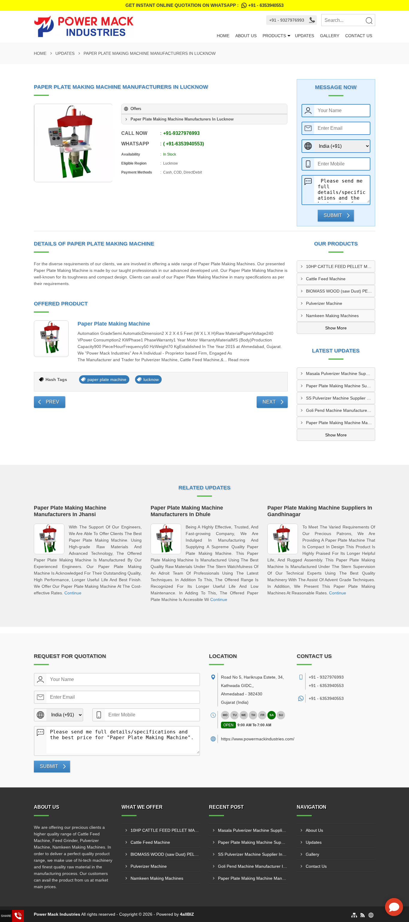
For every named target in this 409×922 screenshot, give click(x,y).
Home (223, 35)
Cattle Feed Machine (326, 278)
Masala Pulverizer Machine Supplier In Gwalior (340, 373)
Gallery (329, 35)
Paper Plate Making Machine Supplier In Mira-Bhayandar (340, 385)
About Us (246, 35)
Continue (72, 592)
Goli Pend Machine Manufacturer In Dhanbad (340, 410)
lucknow (151, 379)
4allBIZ (187, 914)
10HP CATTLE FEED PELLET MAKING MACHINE (340, 266)
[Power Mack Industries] (124, 26)
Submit (333, 215)
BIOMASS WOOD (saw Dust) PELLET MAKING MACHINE (340, 291)
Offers (136, 108)
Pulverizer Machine (324, 303)
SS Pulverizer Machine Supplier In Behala (340, 398)
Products (274, 35)
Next (269, 401)
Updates (304, 35)
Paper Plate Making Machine (114, 324)
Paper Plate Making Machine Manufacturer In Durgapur (340, 422)
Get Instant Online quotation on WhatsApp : (204, 5)
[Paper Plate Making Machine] (51, 339)
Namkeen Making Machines (332, 315)
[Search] (369, 20)
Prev (52, 401)
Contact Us (358, 35)
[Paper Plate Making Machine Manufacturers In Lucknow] (73, 143)
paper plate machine (106, 379)
